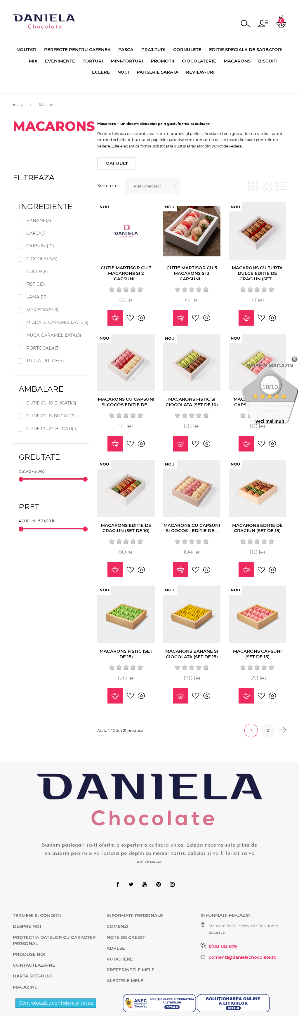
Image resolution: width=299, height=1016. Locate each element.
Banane (38, 220)
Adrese (116, 948)
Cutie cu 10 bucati (51, 403)
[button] (263, 23)
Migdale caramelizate (57, 322)
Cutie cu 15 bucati (51, 415)
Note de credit (126, 937)
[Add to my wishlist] (130, 318)
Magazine (25, 987)
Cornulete (187, 49)
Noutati (26, 49)
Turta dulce (45, 360)
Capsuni (40, 246)
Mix (33, 61)
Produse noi (29, 954)
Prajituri (153, 49)
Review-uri (200, 72)
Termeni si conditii (37, 915)
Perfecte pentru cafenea (77, 49)
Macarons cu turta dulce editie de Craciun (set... (257, 273)
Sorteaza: (107, 185)
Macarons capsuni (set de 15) (257, 654)
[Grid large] (267, 186)
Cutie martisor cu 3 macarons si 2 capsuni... (126, 273)
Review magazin (269, 366)
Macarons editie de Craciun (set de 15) (257, 528)
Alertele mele (125, 980)
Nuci (123, 72)
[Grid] (253, 186)
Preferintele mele (130, 969)
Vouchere (120, 959)
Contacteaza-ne (34, 965)
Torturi (93, 61)
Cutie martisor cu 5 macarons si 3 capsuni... (191, 273)
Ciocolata (42, 258)
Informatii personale (135, 915)
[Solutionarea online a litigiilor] (233, 1002)
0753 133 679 (223, 946)
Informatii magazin (226, 915)
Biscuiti (268, 61)
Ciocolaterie (199, 61)
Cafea (36, 233)
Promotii (162, 61)
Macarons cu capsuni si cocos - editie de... (192, 528)
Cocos (37, 271)
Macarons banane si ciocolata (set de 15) (191, 654)
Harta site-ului (32, 976)
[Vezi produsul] (115, 318)
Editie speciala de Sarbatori (246, 49)
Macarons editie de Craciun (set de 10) (126, 528)
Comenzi (117, 926)
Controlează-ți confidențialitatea (56, 1003)
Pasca (125, 49)
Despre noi (27, 926)
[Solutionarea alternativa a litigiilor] (160, 1002)
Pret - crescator (147, 186)
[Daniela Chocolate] (44, 21)
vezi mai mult (269, 421)
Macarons (237, 61)
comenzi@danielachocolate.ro (243, 957)
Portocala (43, 348)
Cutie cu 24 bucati (52, 428)
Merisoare (42, 309)
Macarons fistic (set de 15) (126, 654)
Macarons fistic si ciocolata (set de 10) (192, 402)
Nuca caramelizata (53, 335)
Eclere (101, 72)
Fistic (35, 284)
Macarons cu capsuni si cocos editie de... (126, 402)
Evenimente (60, 61)
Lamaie (37, 297)
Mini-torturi (127, 61)
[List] (281, 186)
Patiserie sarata (157, 72)
